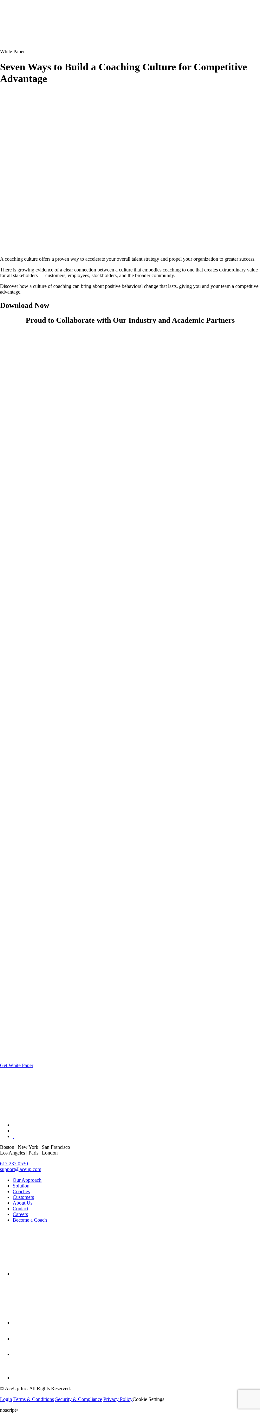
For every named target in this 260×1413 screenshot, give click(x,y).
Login (6, 1399)
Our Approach (27, 1180)
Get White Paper (16, 1065)
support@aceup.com (20, 1169)
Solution (21, 1185)
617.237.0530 (14, 1163)
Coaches (21, 1191)
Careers (20, 1214)
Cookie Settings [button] (148, 1399)
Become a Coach (30, 1220)
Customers (23, 1197)
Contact (20, 1208)
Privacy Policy (118, 1399)
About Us (22, 1203)
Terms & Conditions (33, 1399)
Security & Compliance (78, 1399)
